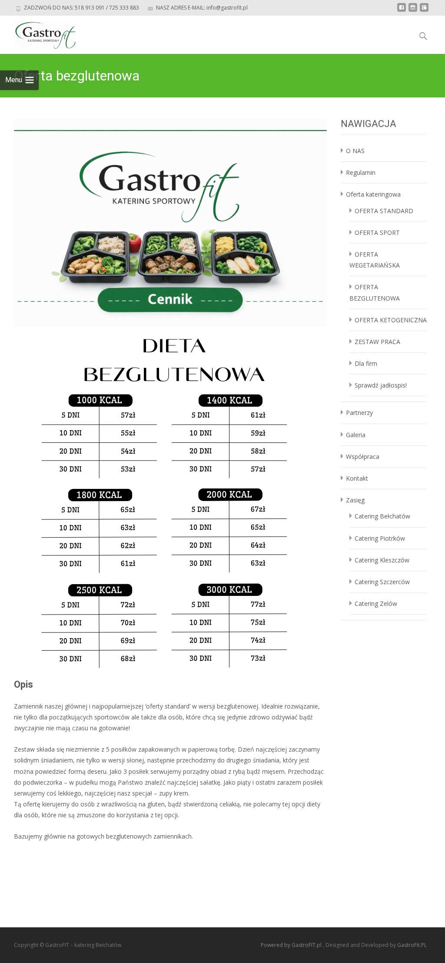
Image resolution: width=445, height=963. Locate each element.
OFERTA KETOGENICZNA (391, 320)
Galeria (355, 435)
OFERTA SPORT (377, 232)
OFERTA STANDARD (384, 211)
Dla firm (366, 363)
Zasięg (355, 500)
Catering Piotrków (380, 538)
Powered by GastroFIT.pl (292, 945)
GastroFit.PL (412, 945)
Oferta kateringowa (373, 194)
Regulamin (360, 172)
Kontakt (357, 478)
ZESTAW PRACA (377, 342)
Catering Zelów (376, 603)
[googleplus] (424, 11)
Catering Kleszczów (382, 560)
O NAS (355, 151)
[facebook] (401, 11)
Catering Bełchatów (382, 516)
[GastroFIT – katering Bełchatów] (38, 33)
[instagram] (412, 11)
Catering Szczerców (382, 582)
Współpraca (362, 456)
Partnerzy (359, 412)
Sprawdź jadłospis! (381, 385)
